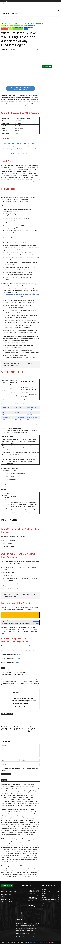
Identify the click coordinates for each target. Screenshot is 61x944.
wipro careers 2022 (13, 670)
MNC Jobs (17, 415)
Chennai (4, 412)
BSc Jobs (33, 25)
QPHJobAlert (5, 49)
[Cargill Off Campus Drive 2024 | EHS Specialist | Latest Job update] (34, 721)
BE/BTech (28, 25)
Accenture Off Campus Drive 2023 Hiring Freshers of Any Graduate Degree (33, 890)
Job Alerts (7, 23)
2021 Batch (9, 25)
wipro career (30, 667)
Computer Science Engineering (7, 27)
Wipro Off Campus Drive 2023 (22, 672)
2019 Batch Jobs (19, 417)
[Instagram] (48, 1)
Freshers (10, 29)
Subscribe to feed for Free (29, 937)
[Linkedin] (50, 1)
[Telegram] (53, 1)
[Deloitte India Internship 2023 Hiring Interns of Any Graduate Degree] (24, 897)
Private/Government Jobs (9, 891)
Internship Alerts (6, 899)
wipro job (21, 670)
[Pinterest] (19, 706)
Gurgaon (16, 412)
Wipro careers (5, 670)
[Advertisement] (41, 5)
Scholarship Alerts (7, 902)
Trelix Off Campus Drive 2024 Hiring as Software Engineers (6, 728)
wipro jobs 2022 (33, 670)
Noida (28, 412)
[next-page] (5, 735)
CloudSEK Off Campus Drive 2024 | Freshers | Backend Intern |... (20, 728)
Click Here (34, 650)
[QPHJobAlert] (6, 699)
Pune (3, 410)
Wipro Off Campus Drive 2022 (8, 672)
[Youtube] (57, 1)
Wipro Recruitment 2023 (18, 674)
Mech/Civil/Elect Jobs (8, 894)
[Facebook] (46, 1)
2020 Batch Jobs (32, 417)
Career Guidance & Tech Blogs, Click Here (22, 646)
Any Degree (21, 25)
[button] (58, 10)
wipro (18, 667)
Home (2, 23)
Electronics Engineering (28, 27)
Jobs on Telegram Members (21, 88)
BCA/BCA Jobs (31, 415)
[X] (55, 1)
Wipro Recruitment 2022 (7, 674)
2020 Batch (4, 25)
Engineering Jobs (5, 29)
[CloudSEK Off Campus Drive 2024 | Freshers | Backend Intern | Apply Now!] (20, 721)
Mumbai (29, 410)
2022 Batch (15, 25)
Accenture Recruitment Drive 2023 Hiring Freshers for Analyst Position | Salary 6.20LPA (10, 683)
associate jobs (8, 667)
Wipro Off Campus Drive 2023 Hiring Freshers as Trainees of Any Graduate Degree (30, 683)
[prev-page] (2, 735)
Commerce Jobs (6, 896)
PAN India (4, 415)
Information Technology (18, 29)
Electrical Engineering (18, 27)
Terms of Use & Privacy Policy (36, 942)
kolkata (14, 667)
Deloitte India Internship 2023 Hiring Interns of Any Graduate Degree (33, 897)
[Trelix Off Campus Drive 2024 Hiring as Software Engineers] (7, 721)
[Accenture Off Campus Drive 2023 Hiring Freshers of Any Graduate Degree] (24, 890)
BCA (25, 25)
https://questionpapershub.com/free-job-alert (21, 694)
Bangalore (17, 410)
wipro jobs (26, 670)
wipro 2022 (23, 667)
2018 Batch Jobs (6, 417)
